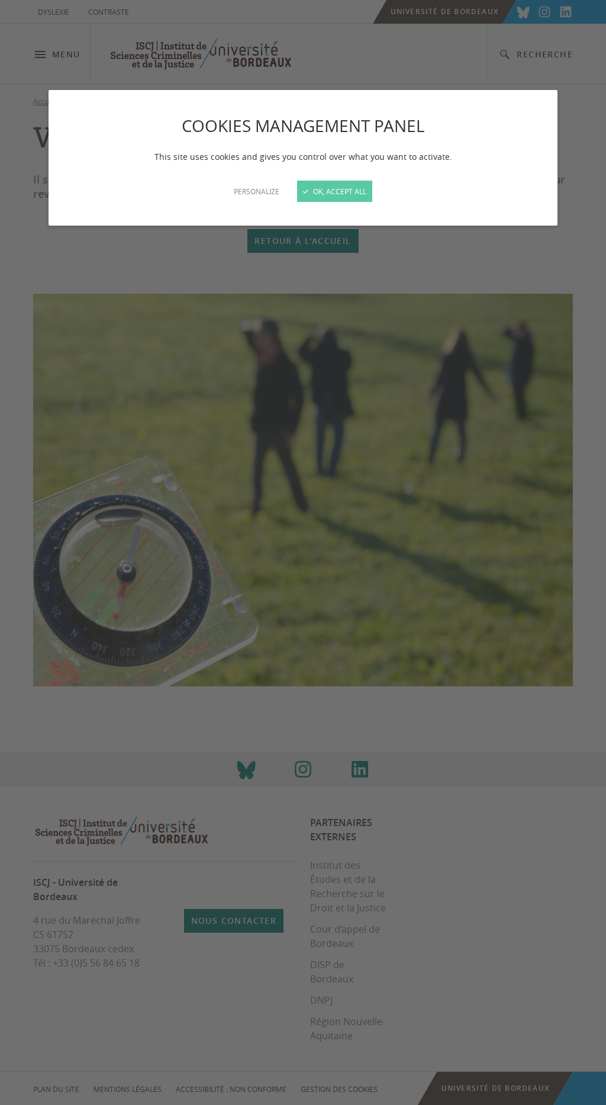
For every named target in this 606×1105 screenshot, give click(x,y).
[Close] (303, 552)
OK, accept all (338, 191)
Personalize (256, 191)
